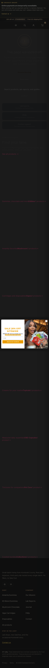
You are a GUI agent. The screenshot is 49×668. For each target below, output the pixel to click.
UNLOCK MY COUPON (13, 341)
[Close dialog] (46, 321)
